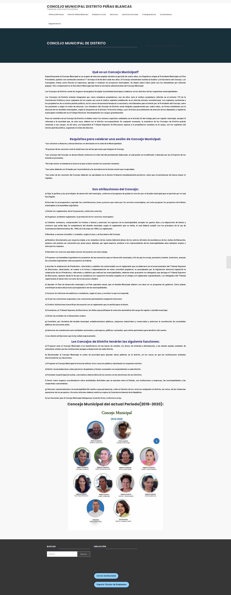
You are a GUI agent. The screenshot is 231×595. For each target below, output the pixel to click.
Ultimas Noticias (56, 14)
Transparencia (149, 14)
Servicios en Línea (130, 14)
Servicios (114, 14)
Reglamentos (55, 23)
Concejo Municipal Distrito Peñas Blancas (89, 6)
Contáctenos (166, 14)
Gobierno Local (99, 14)
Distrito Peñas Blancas (78, 14)
